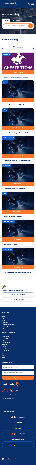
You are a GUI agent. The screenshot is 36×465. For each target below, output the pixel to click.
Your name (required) (11, 237)
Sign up (18, 247)
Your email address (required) (13, 228)
